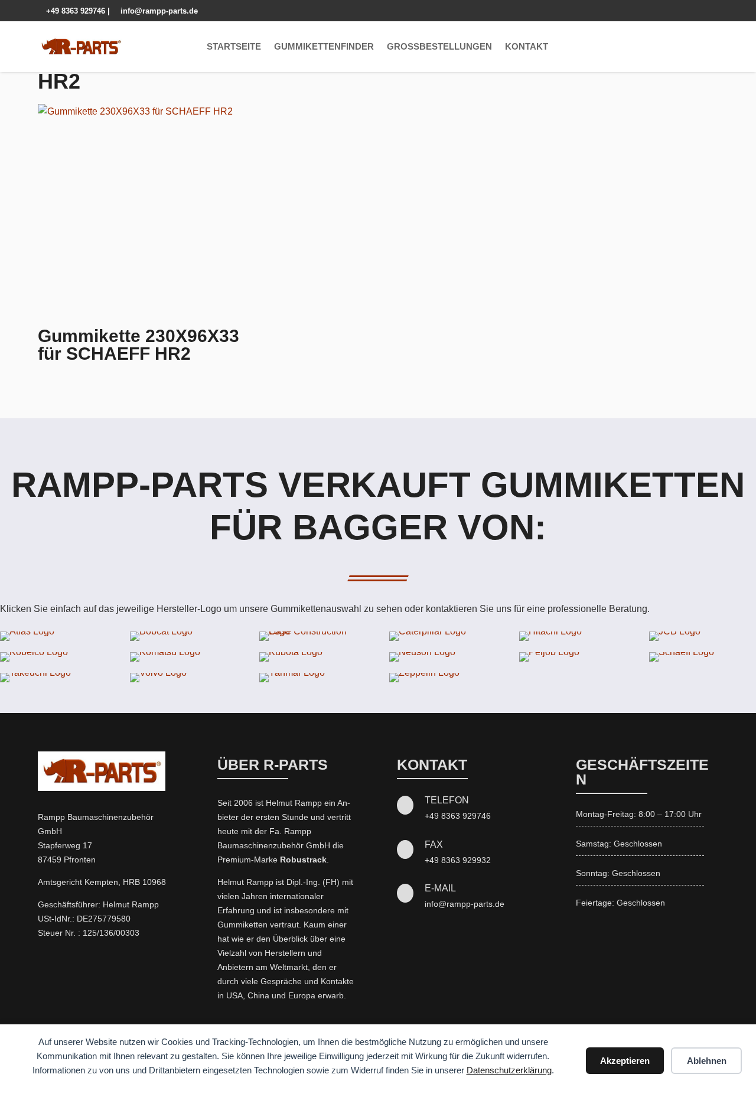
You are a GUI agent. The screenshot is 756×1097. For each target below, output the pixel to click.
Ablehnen (706, 1061)
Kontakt (526, 46)
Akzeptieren (625, 1061)
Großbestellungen (439, 46)
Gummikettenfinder (324, 46)
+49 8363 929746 (72, 10)
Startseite (234, 46)
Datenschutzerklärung (509, 1070)
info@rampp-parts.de (155, 10)
